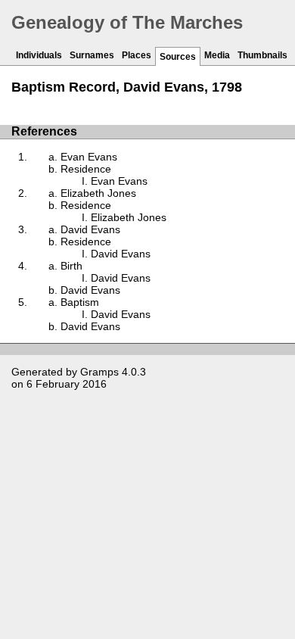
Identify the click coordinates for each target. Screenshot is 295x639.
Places (136, 55)
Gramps (99, 372)
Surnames (92, 55)
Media (217, 55)
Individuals (39, 55)
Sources (178, 56)
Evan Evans (89, 157)
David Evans (90, 229)
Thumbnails (262, 55)
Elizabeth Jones (98, 193)
